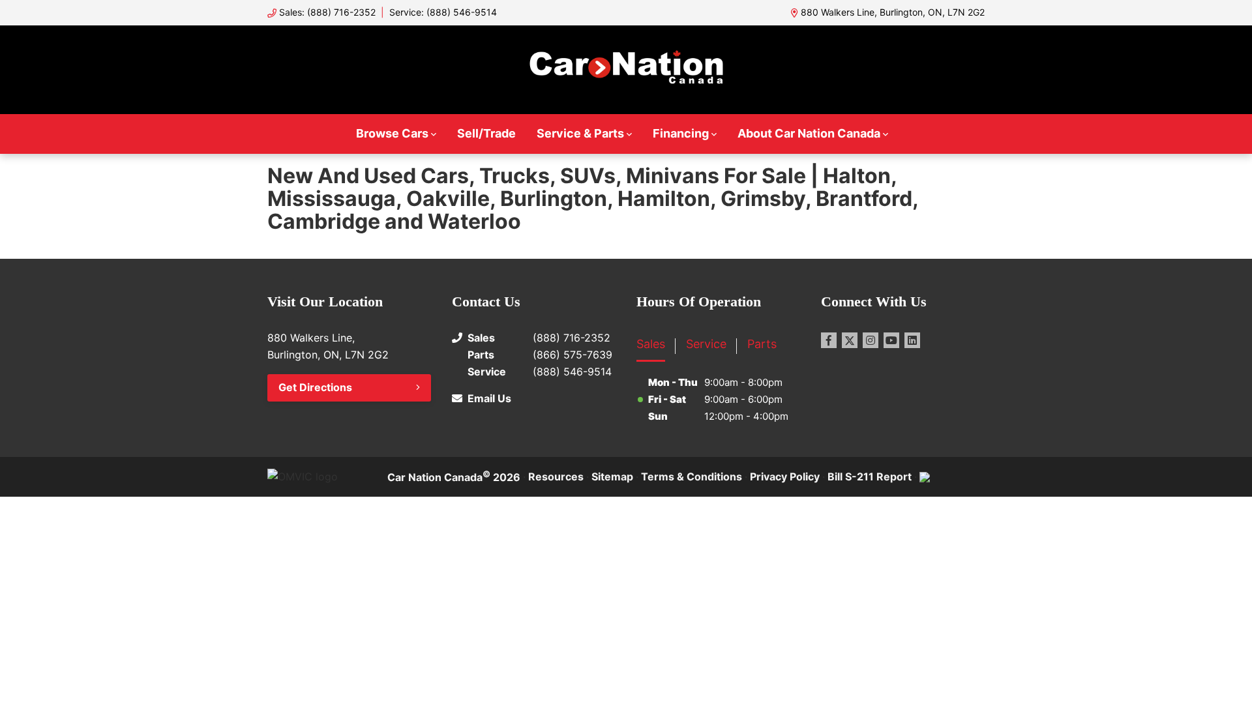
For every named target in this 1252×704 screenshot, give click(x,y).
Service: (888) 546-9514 (443, 12)
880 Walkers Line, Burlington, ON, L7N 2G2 (893, 12)
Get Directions (315, 387)
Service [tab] (706, 344)
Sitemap (612, 476)
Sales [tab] (650, 344)
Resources (556, 476)
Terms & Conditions (691, 476)
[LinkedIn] (912, 340)
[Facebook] (829, 340)
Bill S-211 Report (869, 476)
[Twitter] (849, 340)
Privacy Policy (785, 476)
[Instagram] (870, 340)
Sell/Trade (486, 133)
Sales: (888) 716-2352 (327, 12)
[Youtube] (891, 340)
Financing (681, 133)
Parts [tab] (762, 344)
